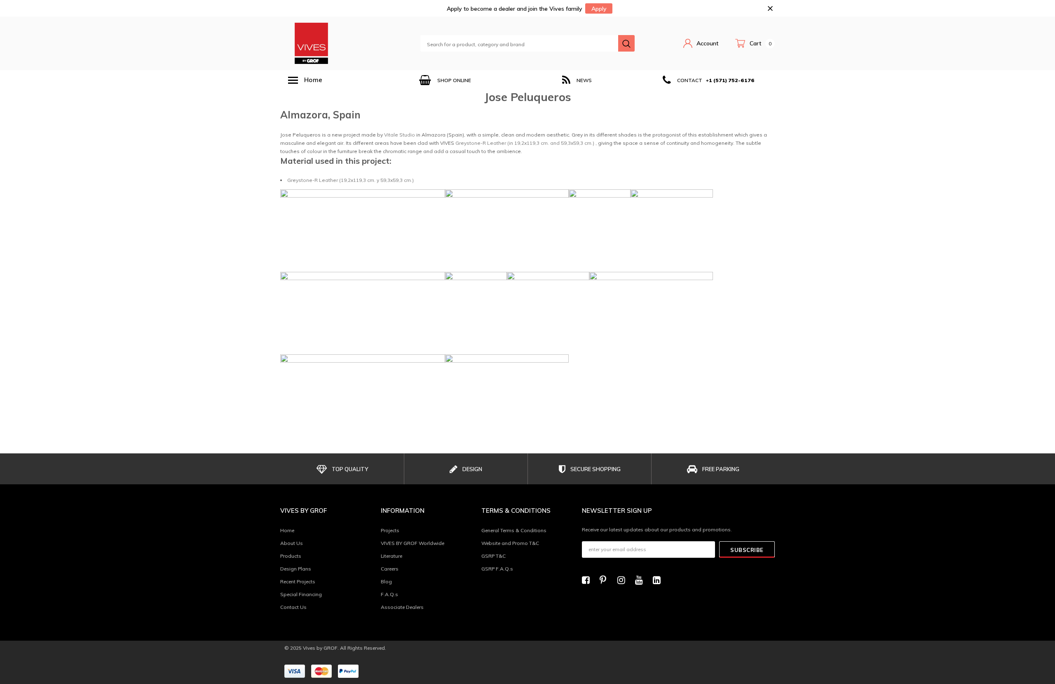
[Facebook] (588, 580)
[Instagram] (623, 580)
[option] (445, 80)
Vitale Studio (399, 135)
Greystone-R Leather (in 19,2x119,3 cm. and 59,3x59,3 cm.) (524, 143)
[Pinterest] (606, 580)
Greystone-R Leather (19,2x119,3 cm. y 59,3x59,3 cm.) (350, 180)
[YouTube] (641, 580)
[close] (770, 8)
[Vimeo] (659, 580)
